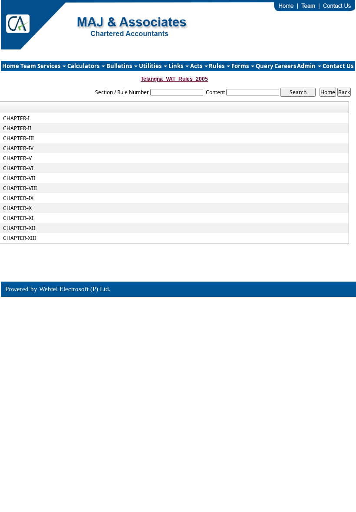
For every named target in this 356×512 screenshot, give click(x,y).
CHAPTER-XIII (19, 238)
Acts (197, 66)
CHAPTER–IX (18, 198)
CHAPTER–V (17, 158)
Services (49, 66)
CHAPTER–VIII (20, 188)
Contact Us (338, 66)
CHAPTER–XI (18, 218)
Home (10, 66)
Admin (307, 66)
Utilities (151, 66)
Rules (217, 66)
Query (264, 66)
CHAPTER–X (17, 208)
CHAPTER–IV (18, 148)
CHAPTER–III (18, 138)
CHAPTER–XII (19, 228)
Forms (240, 66)
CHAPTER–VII (19, 178)
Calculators (84, 66)
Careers (285, 66)
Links (176, 66)
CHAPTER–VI (18, 168)
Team (28, 66)
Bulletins (119, 66)
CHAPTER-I (16, 118)
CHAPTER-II (17, 128)
